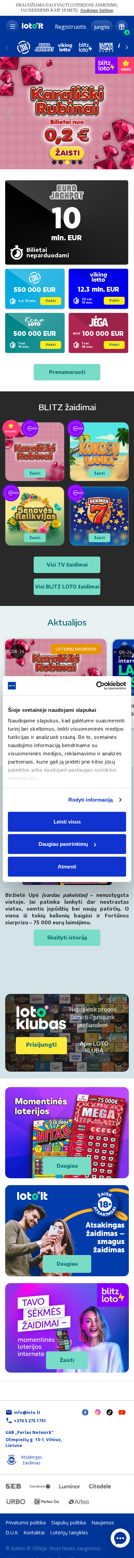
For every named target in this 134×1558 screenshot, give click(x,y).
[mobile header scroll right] (7, 47)
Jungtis (102, 27)
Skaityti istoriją (67, 937)
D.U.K (11, 1532)
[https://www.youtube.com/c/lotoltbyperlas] (122, 1412)
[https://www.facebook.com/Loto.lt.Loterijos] (85, 1412)
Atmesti (67, 866)
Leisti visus (67, 821)
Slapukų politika (68, 1522)
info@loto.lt (27, 1412)
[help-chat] (120, 1538)
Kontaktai (34, 1532)
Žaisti (67, 1360)
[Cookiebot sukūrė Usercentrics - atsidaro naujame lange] (96, 685)
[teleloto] (23, 47)
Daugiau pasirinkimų (63, 844)
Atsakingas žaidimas (96, 10)
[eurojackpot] (44, 47)
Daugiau (67, 1166)
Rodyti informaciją (90, 800)
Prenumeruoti (67, 372)
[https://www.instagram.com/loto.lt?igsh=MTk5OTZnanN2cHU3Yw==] (97, 1412)
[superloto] (106, 47)
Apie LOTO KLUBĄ (94, 1047)
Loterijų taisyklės (69, 1532)
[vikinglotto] (65, 47)
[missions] (122, 27)
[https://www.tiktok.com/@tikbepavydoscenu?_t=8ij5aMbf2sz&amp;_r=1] (110, 1412)
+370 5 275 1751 (30, 1421)
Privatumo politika (25, 1522)
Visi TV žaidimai (67, 565)
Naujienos (102, 1522)
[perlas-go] (47, 1501)
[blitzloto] (85, 47)
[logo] (32, 27)
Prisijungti (41, 1044)
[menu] (12, 27)
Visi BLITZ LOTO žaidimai (67, 586)
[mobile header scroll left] (127, 47)
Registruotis (70, 27)
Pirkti (51, 301)
